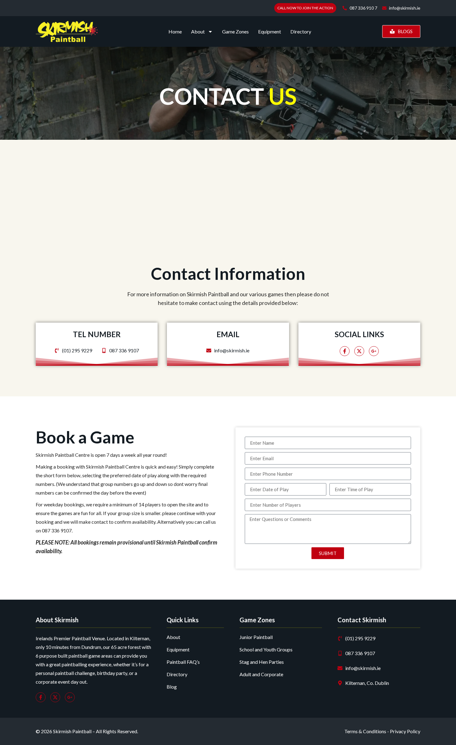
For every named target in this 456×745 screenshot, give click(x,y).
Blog (172, 687)
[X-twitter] (359, 351)
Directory (300, 31)
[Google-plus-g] (374, 351)
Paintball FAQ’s (183, 662)
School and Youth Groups (266, 649)
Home (175, 31)
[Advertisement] (228, 217)
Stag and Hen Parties (261, 662)
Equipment (269, 31)
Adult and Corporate (261, 674)
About (198, 31)
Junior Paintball (256, 637)
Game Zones (235, 31)
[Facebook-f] (345, 351)
